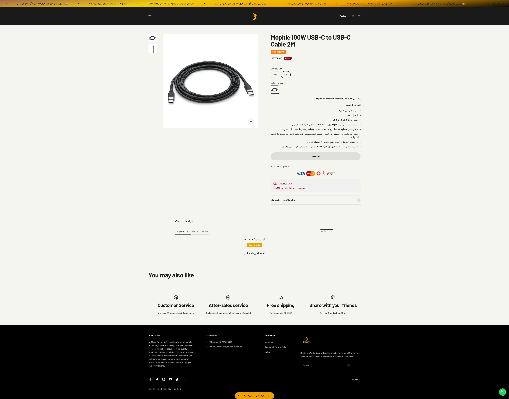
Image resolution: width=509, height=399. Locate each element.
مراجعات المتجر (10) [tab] (200, 231)
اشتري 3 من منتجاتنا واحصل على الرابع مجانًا (55, 3)
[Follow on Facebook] (150, 379)
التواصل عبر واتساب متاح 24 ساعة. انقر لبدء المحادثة (118, 3)
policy (267, 352)
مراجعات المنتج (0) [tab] (183, 231)
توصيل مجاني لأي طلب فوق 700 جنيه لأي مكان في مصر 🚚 (187, 3)
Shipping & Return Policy (275, 347)
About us (268, 342)
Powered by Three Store (171, 389)
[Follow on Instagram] (164, 379)
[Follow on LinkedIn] (184, 379)
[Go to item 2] (152, 49)
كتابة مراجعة (254, 245)
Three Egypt (157, 342)
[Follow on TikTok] (177, 379)
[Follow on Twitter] (157, 379)
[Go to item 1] (152, 38)
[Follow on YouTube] (170, 379)
